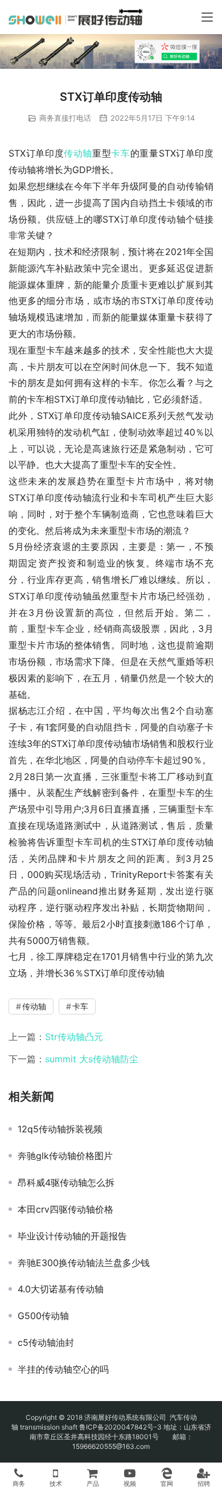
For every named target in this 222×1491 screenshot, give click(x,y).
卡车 (120, 153)
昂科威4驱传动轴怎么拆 (66, 1182)
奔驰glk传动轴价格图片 (65, 1156)
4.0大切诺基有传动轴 (61, 1289)
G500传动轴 (43, 1316)
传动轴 (78, 153)
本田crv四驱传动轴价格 (65, 1209)
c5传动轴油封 (46, 1342)
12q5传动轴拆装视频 (60, 1129)
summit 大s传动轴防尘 (91, 1059)
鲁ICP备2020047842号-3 (120, 1427)
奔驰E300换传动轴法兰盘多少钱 (84, 1263)
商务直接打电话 (65, 117)
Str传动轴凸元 (74, 1036)
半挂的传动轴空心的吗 (63, 1369)
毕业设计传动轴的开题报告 (72, 1236)
